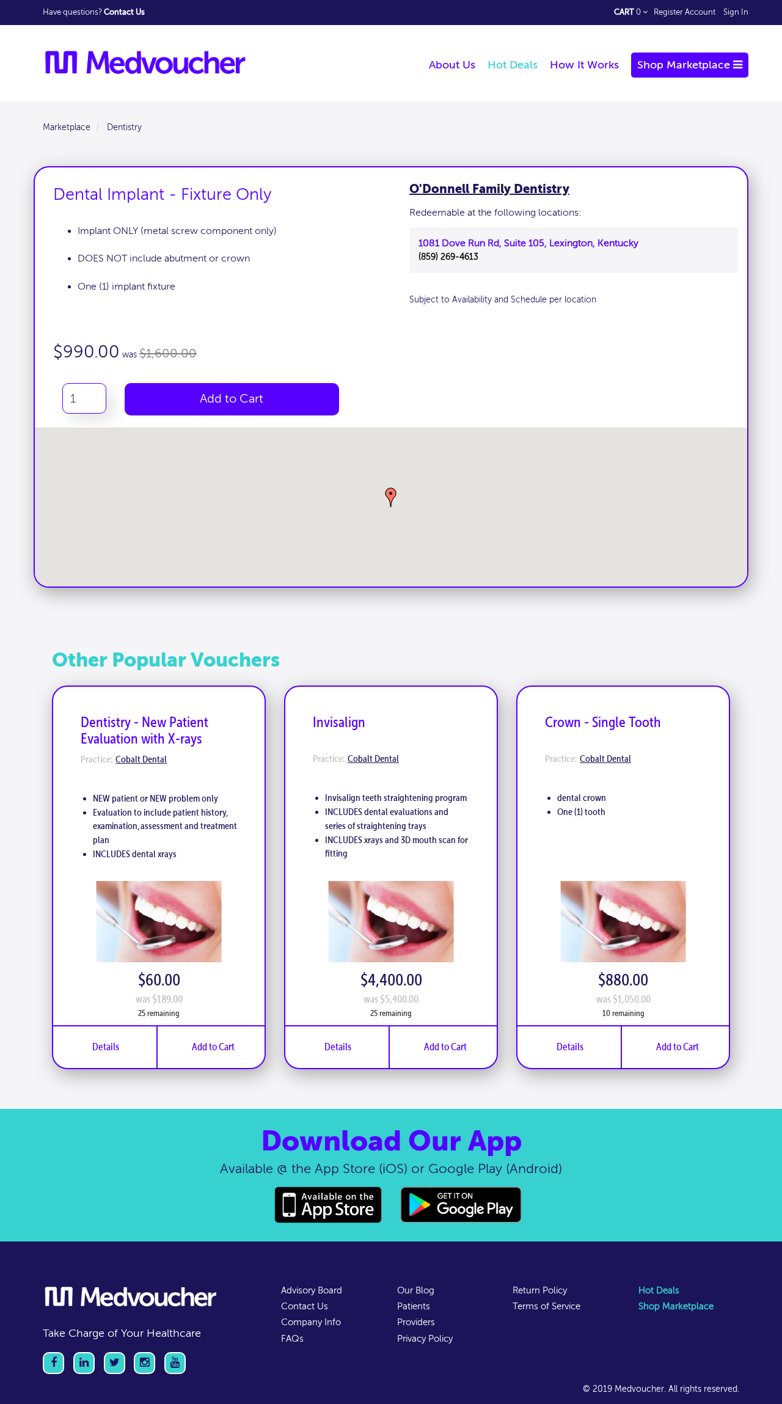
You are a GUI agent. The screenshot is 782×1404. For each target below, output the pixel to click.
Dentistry (124, 127)
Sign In (735, 12)
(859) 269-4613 (448, 256)
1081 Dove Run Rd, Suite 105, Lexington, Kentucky (528, 243)
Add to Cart (231, 399)
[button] (391, 497)
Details (105, 1047)
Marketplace (66, 127)
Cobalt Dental (141, 759)
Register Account (684, 12)
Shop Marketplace (676, 1306)
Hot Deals (658, 1290)
